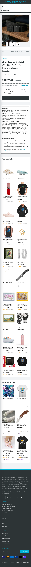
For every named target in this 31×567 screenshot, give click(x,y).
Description (5, 108)
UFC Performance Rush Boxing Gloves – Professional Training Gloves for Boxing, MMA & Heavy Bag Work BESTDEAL (22, 326)
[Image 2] (9, 44)
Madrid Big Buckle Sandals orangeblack (22, 175)
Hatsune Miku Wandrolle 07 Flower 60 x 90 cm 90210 (8, 399)
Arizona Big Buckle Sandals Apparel (7, 175)
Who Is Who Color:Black (22, 196)
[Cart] (28, 6)
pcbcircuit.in (5, 10)
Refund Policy (5, 533)
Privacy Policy (5, 536)
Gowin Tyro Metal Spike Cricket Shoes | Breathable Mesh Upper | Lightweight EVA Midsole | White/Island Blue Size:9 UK (8, 348)
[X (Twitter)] (17, 497)
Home (3, 51)
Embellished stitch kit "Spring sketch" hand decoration (7, 305)
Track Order (4, 526)
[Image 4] (18, 44)
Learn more (25, 85)
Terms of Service (6, 538)
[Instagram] (6, 497)
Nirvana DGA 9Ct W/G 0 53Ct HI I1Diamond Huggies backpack (21, 262)
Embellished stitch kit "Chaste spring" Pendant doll (8, 326)
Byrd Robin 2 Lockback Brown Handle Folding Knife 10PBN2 (21, 425)
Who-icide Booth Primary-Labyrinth (8, 240)
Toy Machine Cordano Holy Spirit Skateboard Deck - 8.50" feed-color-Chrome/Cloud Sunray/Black (8, 197)
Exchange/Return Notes (8, 138)
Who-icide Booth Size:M (21, 217)
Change (26, 89)
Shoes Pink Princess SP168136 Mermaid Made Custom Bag (8, 451)
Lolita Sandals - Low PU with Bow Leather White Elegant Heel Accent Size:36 (8, 425)
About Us (4, 518)
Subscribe (25, 551)
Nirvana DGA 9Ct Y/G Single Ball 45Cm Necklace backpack (8, 283)
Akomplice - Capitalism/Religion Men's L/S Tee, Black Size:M (22, 369)
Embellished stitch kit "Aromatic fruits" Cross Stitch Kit (8, 262)
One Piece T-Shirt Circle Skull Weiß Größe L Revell (22, 399)
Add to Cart (15, 98)
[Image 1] (4, 44)
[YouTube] (10, 497)
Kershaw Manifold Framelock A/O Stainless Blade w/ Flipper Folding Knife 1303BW (22, 283)
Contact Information (7, 543)
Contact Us (4, 521)
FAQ (3, 523)
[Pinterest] (21, 497)
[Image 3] (13, 44)
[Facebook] (3, 497)
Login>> (7, 407)
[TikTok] (14, 497)
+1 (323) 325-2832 (6, 508)
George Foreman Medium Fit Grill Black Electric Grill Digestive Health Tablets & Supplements (8, 369)
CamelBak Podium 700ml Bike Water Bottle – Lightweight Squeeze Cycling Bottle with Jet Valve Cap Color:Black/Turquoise (22, 348)
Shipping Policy (5, 541)
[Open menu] (2, 6)
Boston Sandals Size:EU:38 (8, 217)
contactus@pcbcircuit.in (7, 510)
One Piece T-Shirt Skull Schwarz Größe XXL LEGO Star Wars (22, 451)
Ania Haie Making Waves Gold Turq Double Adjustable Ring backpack (22, 240)
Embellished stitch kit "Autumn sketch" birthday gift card (22, 305)
